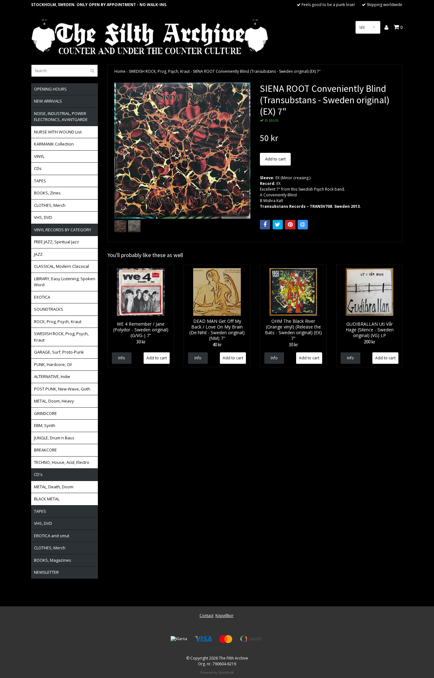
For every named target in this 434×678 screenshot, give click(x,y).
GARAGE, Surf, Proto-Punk (59, 352)
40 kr (217, 345)
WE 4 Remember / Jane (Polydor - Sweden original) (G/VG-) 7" (140, 329)
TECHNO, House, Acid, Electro (61, 462)
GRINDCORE (45, 413)
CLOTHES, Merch (49, 205)
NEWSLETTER (46, 572)
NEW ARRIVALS (48, 101)
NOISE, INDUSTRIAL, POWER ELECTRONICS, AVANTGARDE (61, 117)
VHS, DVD (43, 217)
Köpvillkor (224, 615)
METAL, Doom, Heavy (54, 401)
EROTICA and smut (51, 536)
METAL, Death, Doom (53, 487)
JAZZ (38, 254)
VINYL (39, 156)
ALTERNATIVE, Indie (52, 376)
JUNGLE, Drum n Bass (54, 438)
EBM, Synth (44, 425)
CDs (38, 168)
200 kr (369, 342)
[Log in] (387, 27)
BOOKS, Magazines (52, 560)
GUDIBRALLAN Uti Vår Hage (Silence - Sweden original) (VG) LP (370, 329)
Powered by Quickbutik (217, 672)
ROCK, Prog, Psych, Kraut (57, 321)
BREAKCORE (45, 450)
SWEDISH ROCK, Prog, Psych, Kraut (61, 337)
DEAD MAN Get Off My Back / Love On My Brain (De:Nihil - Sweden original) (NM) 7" (217, 329)
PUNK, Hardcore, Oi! (53, 364)
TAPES (40, 181)
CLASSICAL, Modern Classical (61, 266)
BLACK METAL (46, 499)
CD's (38, 474)
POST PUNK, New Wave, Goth (62, 389)
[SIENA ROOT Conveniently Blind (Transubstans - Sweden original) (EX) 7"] (182, 151)
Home (119, 71)
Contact (207, 615)
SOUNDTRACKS (48, 309)
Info (121, 358)
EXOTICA (42, 297)
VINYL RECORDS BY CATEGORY (62, 230)
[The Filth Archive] (150, 35)
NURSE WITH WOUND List (58, 132)
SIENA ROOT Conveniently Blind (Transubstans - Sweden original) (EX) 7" (257, 71)
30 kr (141, 342)
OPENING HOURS (50, 89)
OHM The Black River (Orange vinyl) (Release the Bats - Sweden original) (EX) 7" (293, 329)
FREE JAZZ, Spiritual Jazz (56, 242)
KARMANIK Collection (54, 144)
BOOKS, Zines (47, 193)
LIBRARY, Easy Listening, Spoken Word (64, 282)
